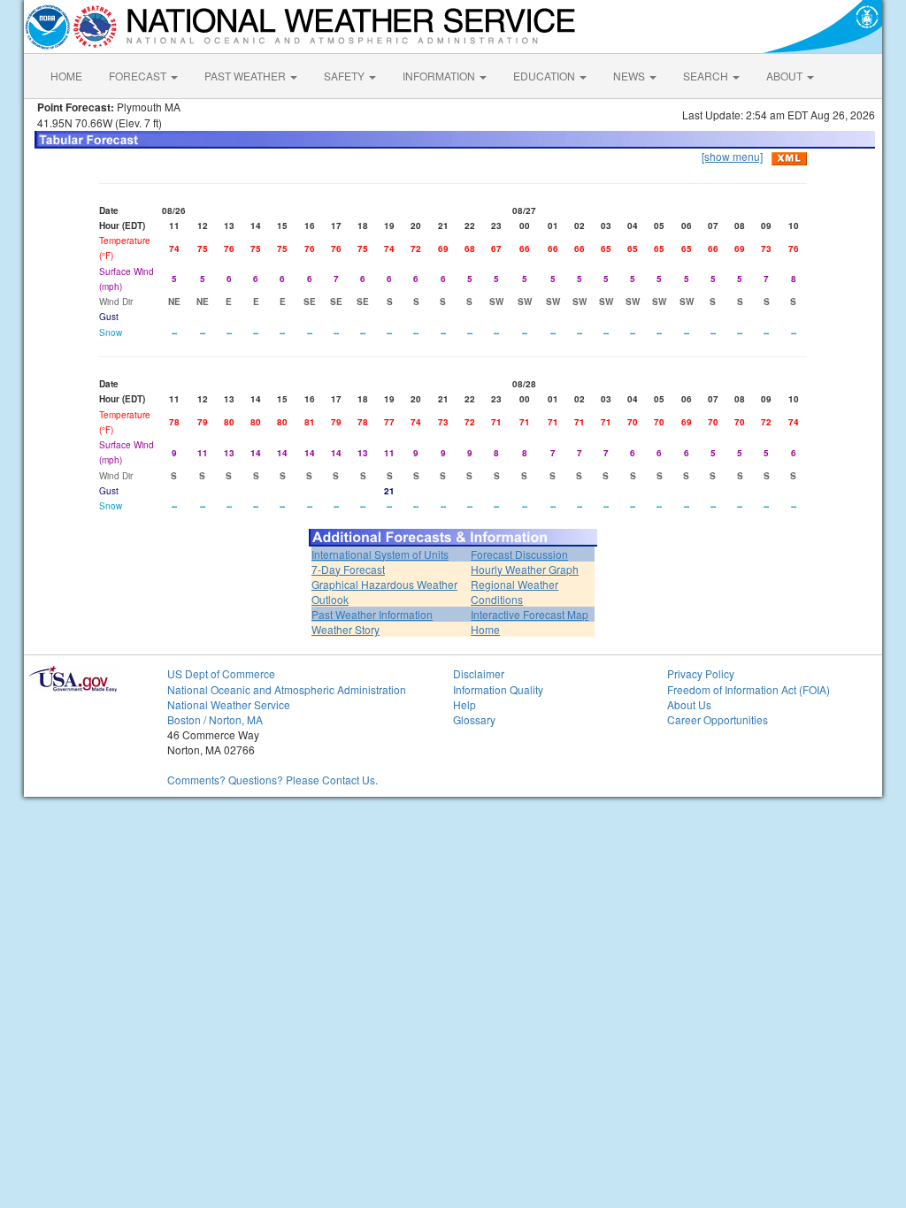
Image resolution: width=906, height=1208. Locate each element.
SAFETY (345, 75)
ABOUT (785, 75)
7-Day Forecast (348, 569)
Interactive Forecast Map (529, 614)
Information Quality (498, 689)
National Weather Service (228, 704)
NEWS (630, 75)
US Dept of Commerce (221, 673)
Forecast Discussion (519, 554)
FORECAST (139, 75)
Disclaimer (478, 673)
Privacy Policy (700, 673)
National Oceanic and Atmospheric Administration (286, 689)
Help (464, 704)
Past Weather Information (372, 614)
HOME (66, 75)
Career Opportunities (717, 719)
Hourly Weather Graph (525, 569)
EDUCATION (545, 75)
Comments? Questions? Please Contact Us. (272, 779)
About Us (689, 704)
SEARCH (707, 75)
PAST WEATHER (246, 75)
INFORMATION (440, 75)
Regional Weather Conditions (514, 592)
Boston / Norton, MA (215, 719)
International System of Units (380, 554)
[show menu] (732, 156)
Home (485, 629)
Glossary (474, 719)
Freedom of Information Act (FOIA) (748, 689)
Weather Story (345, 629)
